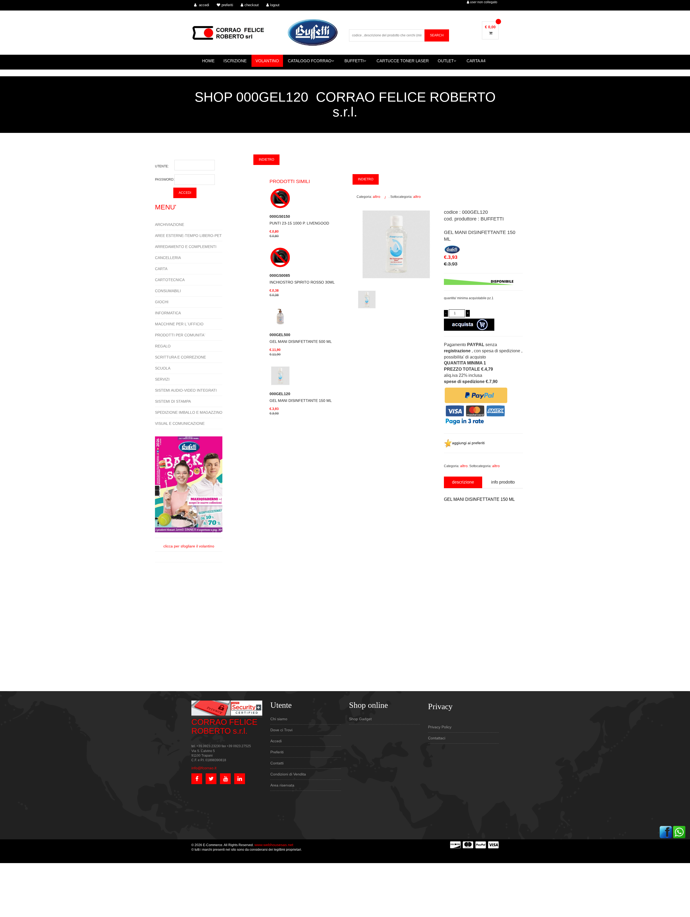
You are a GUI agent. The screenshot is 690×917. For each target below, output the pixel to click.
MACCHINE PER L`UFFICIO (179, 324)
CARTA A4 (476, 60)
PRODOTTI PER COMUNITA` (180, 335)
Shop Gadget (360, 719)
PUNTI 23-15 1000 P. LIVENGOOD (299, 219)
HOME (208, 60)
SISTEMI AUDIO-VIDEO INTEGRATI (186, 390)
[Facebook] (665, 832)
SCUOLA (162, 368)
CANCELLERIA (168, 258)
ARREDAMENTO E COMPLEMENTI (185, 246)
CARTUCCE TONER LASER (403, 60)
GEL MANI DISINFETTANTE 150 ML (301, 397)
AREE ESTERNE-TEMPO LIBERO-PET (188, 235)
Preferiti (277, 752)
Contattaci (436, 738)
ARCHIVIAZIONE (169, 224)
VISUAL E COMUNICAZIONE (180, 423)
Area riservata (282, 785)
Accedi (276, 741)
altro (376, 196)
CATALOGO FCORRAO (310, 60)
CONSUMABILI (168, 291)
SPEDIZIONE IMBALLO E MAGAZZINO (188, 412)
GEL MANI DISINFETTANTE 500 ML (301, 338)
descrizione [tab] (463, 482)
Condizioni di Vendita (288, 774)
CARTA (161, 269)
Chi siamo (278, 719)
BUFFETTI (354, 60)
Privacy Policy (439, 727)
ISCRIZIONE (235, 60)
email (448, 547)
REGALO (163, 346)
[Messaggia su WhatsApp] (679, 832)
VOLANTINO (267, 60)
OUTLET (446, 60)
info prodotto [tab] (503, 482)
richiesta (450, 571)
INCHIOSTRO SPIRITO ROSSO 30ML (302, 278)
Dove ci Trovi (281, 730)
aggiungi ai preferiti (468, 443)
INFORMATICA (168, 313)
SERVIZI (162, 379)
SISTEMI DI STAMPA (173, 401)
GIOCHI (161, 302)
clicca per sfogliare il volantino (188, 546)
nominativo (452, 522)
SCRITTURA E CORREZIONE (180, 357)
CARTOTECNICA (170, 280)
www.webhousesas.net (273, 845)
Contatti (277, 763)
